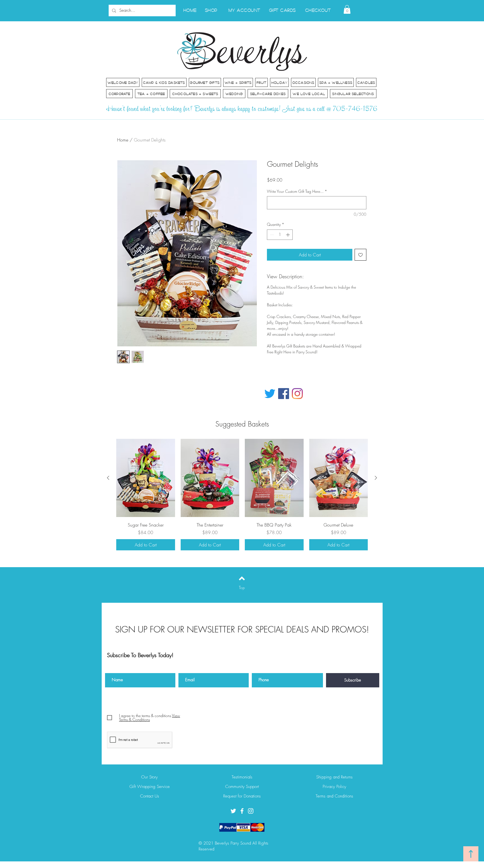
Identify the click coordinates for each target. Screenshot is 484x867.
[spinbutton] (280, 235)
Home (122, 140)
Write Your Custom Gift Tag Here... (297, 191)
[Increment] (288, 235)
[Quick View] (145, 478)
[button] (347, 9)
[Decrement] (271, 235)
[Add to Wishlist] (360, 255)
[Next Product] (376, 477)
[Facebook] (283, 393)
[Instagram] (297, 393)
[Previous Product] (108, 477)
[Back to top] (242, 578)
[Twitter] (269, 393)
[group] (242, 495)
